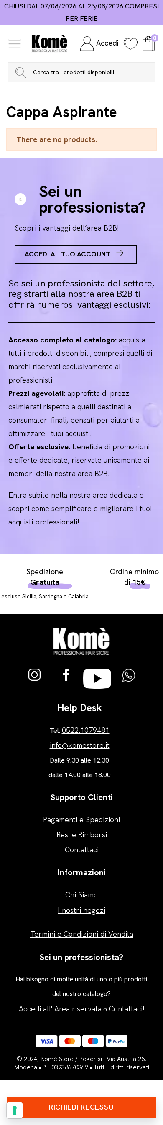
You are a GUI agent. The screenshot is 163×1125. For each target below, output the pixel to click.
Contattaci (82, 849)
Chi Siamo (81, 894)
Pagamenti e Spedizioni (81, 819)
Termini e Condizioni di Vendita (81, 934)
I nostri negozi (81, 910)
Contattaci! (126, 1009)
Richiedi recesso (81, 1107)
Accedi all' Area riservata (60, 1009)
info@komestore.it (80, 745)
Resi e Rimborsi (81, 834)
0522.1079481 (86, 730)
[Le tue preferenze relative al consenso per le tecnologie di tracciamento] (15, 1110)
